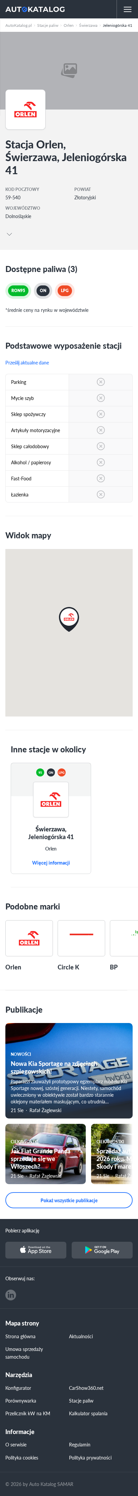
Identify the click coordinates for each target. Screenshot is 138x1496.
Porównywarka (20, 1400)
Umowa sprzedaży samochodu (24, 1353)
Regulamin (79, 1444)
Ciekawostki (25, 1142)
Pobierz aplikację (22, 1230)
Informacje (19, 1432)
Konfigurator (18, 1387)
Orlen (51, 849)
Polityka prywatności (90, 1457)
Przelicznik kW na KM (27, 1413)
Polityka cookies (21, 1457)
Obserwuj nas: (20, 1278)
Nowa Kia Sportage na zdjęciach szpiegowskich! (54, 1067)
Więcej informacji (51, 863)
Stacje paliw (81, 1400)
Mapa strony (22, 1323)
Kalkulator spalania (88, 1413)
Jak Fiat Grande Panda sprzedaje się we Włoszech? (40, 1159)
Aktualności (81, 1336)
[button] (69, 619)
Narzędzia (18, 1375)
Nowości (21, 1054)
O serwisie (15, 1444)
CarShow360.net (86, 1387)
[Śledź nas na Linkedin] (10, 1295)
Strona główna (20, 1336)
